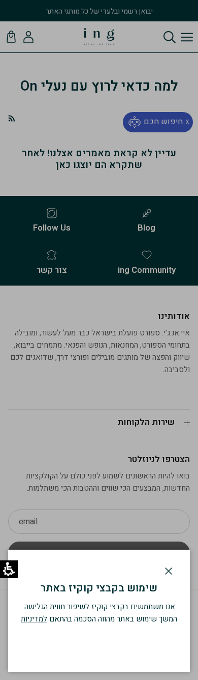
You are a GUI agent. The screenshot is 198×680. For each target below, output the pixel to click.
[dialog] (99, 611)
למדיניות (34, 619)
